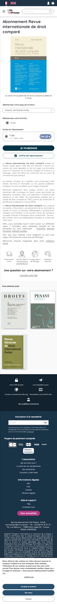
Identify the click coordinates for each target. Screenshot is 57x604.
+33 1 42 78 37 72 (22, 263)
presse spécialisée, (29, 542)
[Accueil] (13, 11)
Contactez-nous (28, 507)
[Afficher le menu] (4, 11)
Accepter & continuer (28, 587)
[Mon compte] (48, 3)
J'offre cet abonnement (30, 155)
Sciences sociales (19, 231)
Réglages (28, 599)
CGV (28, 483)
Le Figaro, (45, 544)
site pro (47, 556)
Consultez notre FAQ (28, 275)
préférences (29, 577)
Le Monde (8, 546)
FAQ (28, 504)
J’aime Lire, (24, 546)
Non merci (28, 593)
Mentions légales (28, 493)
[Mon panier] (52, 3)
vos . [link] (18, 577)
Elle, (51, 544)
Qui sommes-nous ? (28, 463)
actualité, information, (32, 540)
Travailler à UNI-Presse (28, 472)
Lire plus (30, 432)
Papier (13, 123)
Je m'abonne (28, 148)
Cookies (28, 490)
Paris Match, (37, 544)
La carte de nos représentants (28, 466)
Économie (41, 228)
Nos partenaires (28, 469)
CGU (28, 486)
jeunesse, (44, 540)
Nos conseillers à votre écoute (28, 404)
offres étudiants (47, 554)
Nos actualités (29, 513)
